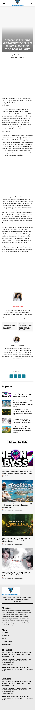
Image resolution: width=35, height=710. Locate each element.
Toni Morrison (18, 55)
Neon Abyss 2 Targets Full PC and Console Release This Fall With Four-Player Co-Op (22, 394)
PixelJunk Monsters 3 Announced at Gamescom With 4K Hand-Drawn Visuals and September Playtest (23, 429)
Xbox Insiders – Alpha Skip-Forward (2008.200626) (9, 327)
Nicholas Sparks (8, 476)
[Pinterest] (19, 376)
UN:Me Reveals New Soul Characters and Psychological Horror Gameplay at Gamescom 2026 (22, 412)
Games (4, 656)
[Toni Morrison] (17, 339)
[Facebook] (11, 376)
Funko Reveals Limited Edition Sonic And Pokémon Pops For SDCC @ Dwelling (25, 328)
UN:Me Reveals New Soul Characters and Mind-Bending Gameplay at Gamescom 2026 (22, 420)
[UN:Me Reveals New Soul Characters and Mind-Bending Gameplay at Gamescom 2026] (6, 421)
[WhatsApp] (23, 376)
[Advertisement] (17, 80)
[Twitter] (15, 376)
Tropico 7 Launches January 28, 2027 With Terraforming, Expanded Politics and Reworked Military (23, 403)
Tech (17, 36)
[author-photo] (3, 476)
